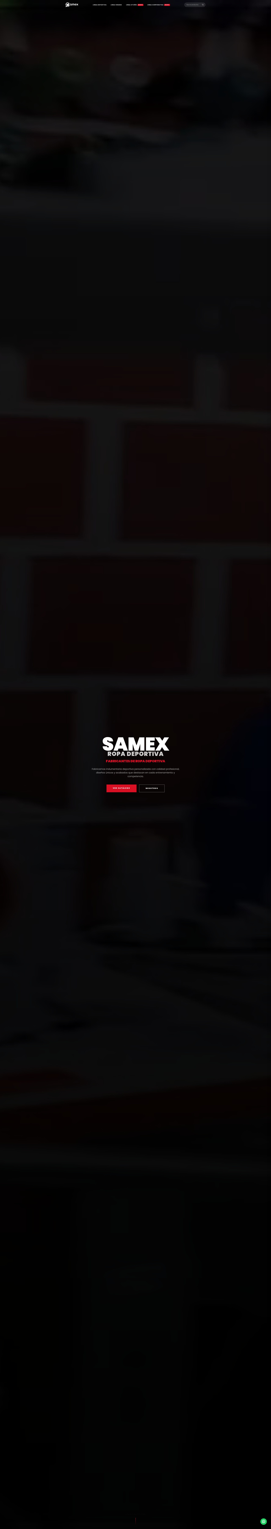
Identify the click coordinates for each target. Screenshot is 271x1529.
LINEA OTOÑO (134, 5)
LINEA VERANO (116, 5)
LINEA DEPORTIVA (99, 5)
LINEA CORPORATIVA (158, 5)
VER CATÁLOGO (121, 788)
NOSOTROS (152, 788)
